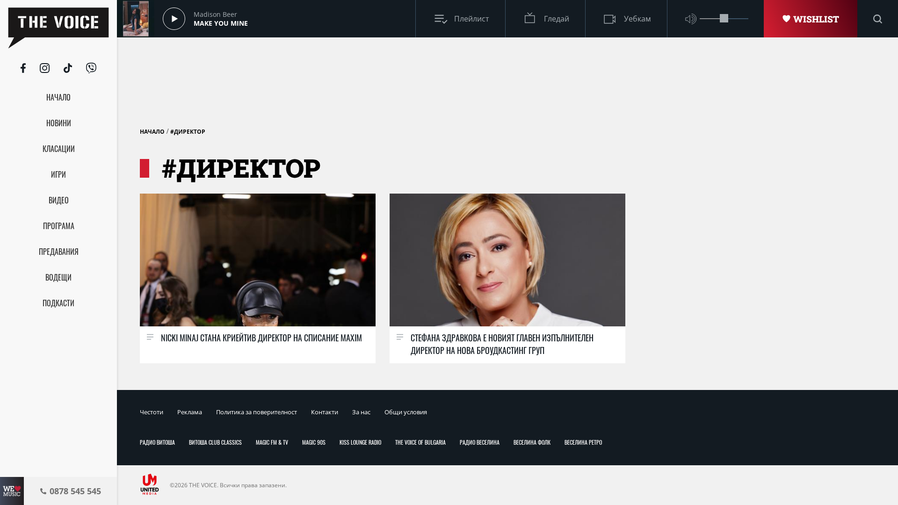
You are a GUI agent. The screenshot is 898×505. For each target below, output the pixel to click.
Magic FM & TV (272, 442)
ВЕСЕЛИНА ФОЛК (532, 442)
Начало (152, 132)
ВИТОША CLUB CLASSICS (215, 442)
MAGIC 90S (314, 442)
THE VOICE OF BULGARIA (420, 442)
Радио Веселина (480, 442)
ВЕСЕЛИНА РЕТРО (583, 442)
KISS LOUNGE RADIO (360, 442)
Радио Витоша (157, 442)
